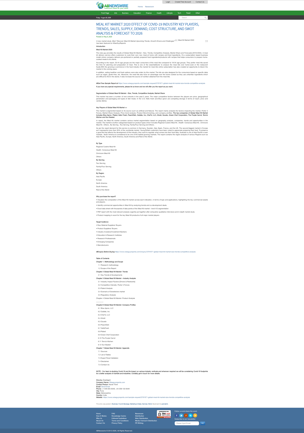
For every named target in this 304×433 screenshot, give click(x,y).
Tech (179, 13)
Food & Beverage (124, 404)
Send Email (105, 387)
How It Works (101, 416)
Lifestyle (170, 13)
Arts (115, 13)
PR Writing (139, 423)
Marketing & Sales (135, 404)
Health (159, 13)
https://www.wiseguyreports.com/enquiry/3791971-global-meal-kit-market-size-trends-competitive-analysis (155, 252)
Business (125, 13)
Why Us (99, 418)
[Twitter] (181, 415)
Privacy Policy (117, 423)
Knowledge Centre (119, 416)
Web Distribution (141, 418)
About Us (99, 421)
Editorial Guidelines (119, 418)
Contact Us (200, 2)
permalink (165, 404)
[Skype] (190, 415)
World (150, 404)
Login (168, 2)
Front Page (105, 13)
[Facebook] (177, 415)
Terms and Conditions (120, 421)
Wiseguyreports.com (117, 382)
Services (144, 404)
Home (140, 7)
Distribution (139, 416)
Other (198, 13)
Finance (149, 13)
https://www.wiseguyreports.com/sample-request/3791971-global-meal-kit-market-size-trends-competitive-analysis (161, 83)
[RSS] (195, 415)
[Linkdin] (186, 415)
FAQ (113, 413)
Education (137, 13)
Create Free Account (183, 2)
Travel (188, 13)
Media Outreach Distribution (146, 421)
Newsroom (149, 7)
